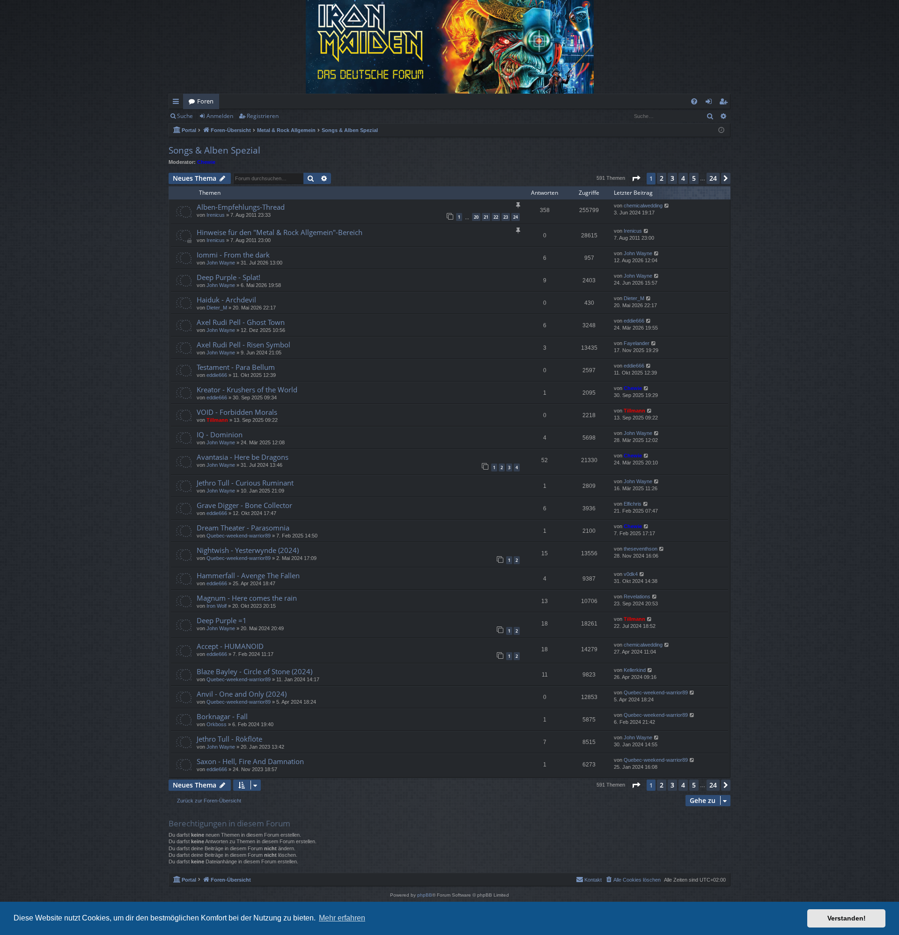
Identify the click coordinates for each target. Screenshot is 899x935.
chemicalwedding (643, 205)
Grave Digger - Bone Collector (244, 505)
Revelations (637, 596)
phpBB (424, 895)
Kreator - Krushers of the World (247, 389)
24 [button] (713, 178)
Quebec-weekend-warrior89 (238, 535)
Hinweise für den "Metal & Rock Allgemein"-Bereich (279, 232)
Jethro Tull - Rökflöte (229, 739)
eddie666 (634, 321)
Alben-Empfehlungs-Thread (241, 207)
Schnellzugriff (177, 103)
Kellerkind (635, 670)
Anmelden (219, 116)
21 (486, 217)
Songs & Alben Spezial (214, 150)
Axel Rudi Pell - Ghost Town (241, 322)
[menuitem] (694, 101)
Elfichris (632, 504)
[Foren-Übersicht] (449, 47)
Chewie (206, 162)
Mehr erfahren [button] (342, 918)
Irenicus (215, 215)
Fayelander (636, 343)
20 (476, 217)
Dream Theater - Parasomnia (243, 527)
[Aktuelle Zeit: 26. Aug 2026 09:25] (721, 130)
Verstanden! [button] (846, 918)
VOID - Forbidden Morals (237, 412)
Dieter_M (216, 307)
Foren (205, 101)
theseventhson (640, 549)
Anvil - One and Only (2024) (242, 694)
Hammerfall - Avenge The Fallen (248, 575)
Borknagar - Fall (222, 716)
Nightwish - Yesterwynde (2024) (248, 550)
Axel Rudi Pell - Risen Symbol (243, 344)
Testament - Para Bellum (236, 367)
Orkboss (216, 724)
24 (515, 217)
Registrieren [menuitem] (725, 103)
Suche (185, 116)
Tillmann (217, 420)
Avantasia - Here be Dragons (242, 457)
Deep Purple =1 (222, 620)
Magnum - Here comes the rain (247, 598)
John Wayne (220, 262)
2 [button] (661, 178)
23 (505, 217)
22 (496, 217)
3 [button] (672, 178)
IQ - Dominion (220, 434)
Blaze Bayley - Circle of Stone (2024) (254, 671)
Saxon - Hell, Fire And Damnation (250, 761)
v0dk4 (631, 574)
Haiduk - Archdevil (226, 299)
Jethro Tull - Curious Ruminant (245, 482)
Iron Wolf (216, 606)
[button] (636, 178)
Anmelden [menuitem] (710, 103)
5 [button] (694, 178)
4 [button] (683, 178)
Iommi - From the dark (233, 254)
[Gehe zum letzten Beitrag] (667, 205)
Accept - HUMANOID (230, 646)
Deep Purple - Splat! (228, 277)
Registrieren (263, 116)
